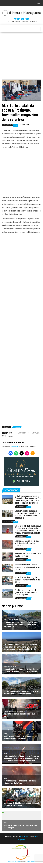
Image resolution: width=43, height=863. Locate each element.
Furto (29, 432)
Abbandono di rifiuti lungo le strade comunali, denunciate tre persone (27, 567)
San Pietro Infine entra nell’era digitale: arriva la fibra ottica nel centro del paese (28, 592)
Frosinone (17, 427)
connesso (14, 446)
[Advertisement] (21, 55)
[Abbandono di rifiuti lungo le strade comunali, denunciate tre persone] (7, 568)
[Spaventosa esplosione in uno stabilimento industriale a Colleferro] (7, 544)
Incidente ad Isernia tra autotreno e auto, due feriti (28, 554)
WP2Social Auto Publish (14, 862)
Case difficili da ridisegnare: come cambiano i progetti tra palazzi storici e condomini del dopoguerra (27, 514)
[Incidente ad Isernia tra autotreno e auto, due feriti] (7, 557)
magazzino (36, 433)
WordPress (24, 836)
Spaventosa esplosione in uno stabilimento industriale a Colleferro (27, 543)
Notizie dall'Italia (21, 18)
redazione (25, 125)
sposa (4, 436)
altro (15, 432)
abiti (10, 433)
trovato (10, 436)
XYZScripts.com (31, 862)
